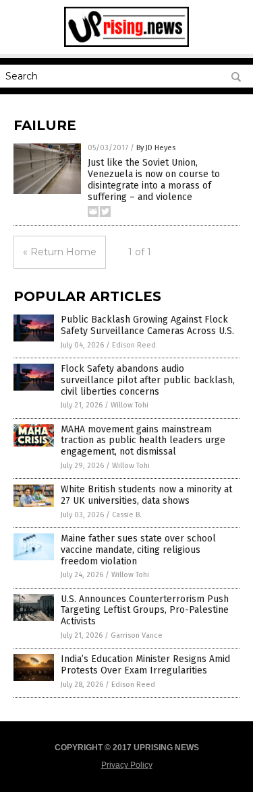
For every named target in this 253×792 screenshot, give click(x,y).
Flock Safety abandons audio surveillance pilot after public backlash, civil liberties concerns (148, 380)
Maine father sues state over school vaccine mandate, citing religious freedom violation (138, 550)
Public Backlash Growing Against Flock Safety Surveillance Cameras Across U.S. (147, 325)
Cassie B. (127, 514)
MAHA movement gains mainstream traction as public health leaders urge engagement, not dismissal (143, 441)
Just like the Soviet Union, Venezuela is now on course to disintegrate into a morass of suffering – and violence (154, 179)
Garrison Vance (137, 635)
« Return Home (59, 252)
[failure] (126, 44)
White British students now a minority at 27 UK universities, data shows (146, 495)
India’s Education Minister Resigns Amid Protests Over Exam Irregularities (145, 664)
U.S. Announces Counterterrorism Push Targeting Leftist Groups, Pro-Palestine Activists (145, 610)
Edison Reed (134, 345)
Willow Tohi (129, 405)
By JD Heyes (155, 147)
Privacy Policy (126, 765)
